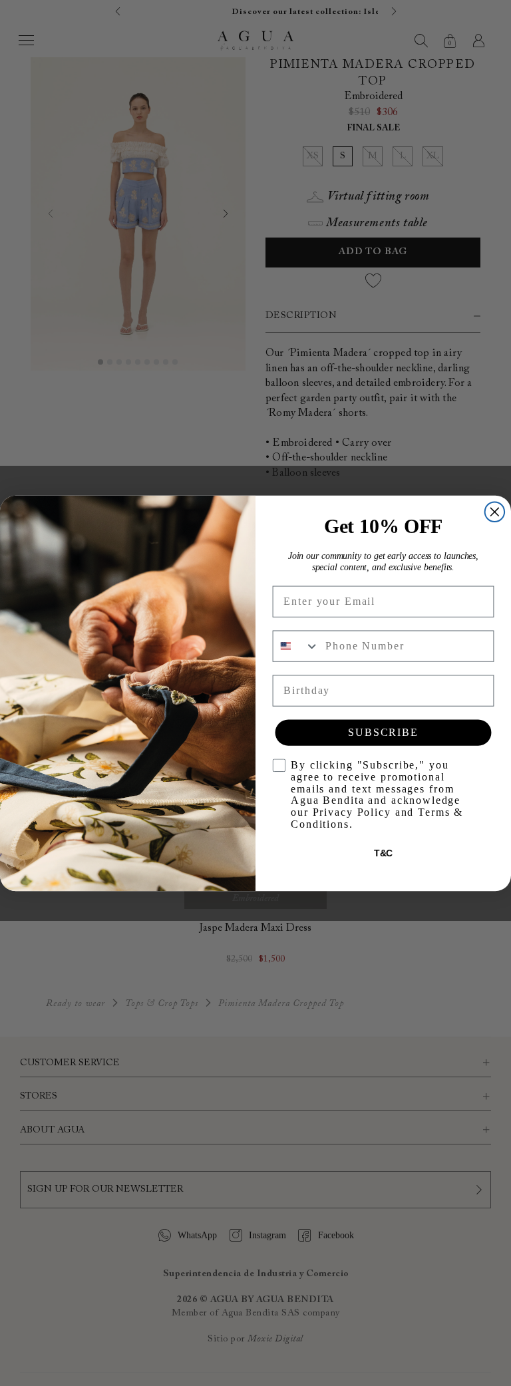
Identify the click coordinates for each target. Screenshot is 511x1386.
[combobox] (296, 646)
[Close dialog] (495, 512)
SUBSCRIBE (383, 732)
